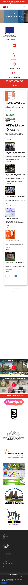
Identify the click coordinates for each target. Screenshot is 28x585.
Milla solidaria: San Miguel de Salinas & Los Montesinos (13, 241)
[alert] (18, 291)
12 (6, 559)
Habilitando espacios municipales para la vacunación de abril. (15, 153)
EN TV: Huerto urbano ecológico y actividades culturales (15, 175)
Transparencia (14, 59)
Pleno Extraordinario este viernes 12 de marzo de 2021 (15, 197)
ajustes (11, 580)
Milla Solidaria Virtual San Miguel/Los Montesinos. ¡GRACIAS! (15, 102)
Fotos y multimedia (13, 574)
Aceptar (4, 582)
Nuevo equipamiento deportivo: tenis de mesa (14, 263)
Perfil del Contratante (14, 68)
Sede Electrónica (14, 50)
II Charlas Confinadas (11, 218)
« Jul (3, 566)
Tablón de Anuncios (14, 77)
